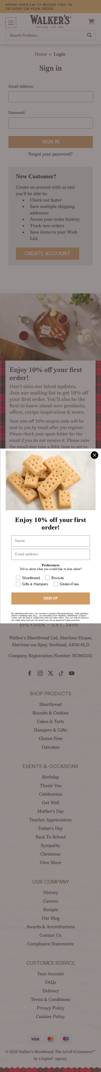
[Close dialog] (94, 453)
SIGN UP (50, 600)
